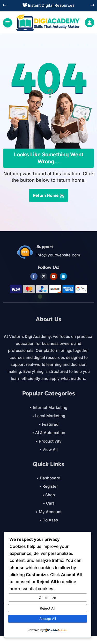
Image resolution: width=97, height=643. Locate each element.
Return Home (45, 195)
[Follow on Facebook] (34, 276)
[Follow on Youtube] (53, 276)
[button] (4, 5)
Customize (47, 598)
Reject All (47, 608)
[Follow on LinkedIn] (63, 276)
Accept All (47, 619)
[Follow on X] (43, 276)
